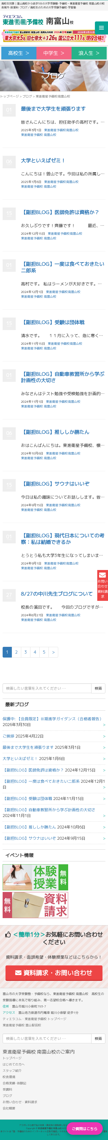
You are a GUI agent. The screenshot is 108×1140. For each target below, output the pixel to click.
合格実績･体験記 (14, 1083)
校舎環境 (9, 1077)
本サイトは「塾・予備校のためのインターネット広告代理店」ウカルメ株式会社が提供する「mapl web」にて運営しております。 (54, 1133)
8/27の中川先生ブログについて (57, 593)
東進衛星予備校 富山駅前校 (22, 1025)
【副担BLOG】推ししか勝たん (55, 431)
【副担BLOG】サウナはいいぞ (55, 483)
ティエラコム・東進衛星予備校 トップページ (34, 1019)
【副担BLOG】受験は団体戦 (52, 322)
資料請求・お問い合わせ (57, 972)
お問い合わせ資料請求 (103, 589)
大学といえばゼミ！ (43, 160)
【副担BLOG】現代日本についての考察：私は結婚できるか (62, 538)
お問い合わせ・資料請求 (20, 1102)
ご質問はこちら (85, 1128)
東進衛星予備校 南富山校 (38, 135)
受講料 (7, 1089)
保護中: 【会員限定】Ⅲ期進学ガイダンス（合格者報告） (53, 719)
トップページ (9, 96)
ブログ (27, 96)
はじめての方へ (14, 1064)
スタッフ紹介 (12, 1070)
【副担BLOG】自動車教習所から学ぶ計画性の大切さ (62, 377)
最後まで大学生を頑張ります (53, 108)
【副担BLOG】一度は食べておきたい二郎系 (62, 267)
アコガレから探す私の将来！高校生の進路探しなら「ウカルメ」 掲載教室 (54, 1125)
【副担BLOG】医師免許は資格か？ (60, 212)
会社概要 (9, 1108)
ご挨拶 (8, 736)
